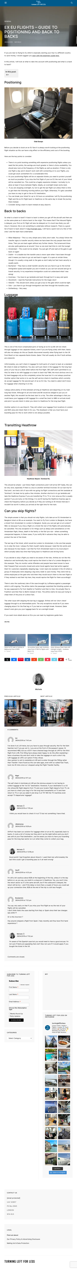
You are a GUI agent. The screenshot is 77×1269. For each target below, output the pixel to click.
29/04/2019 (48, 716)
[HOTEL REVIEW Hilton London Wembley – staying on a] (51, 1042)
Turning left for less (19, 1261)
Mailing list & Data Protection (18, 1243)
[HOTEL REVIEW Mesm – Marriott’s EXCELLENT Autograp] (64, 1107)
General (7, 21)
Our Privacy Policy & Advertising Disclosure (23, 1239)
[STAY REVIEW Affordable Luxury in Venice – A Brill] (51, 1146)
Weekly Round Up (16, 1014)
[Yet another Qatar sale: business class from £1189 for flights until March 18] (38, 640)
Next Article (46, 696)
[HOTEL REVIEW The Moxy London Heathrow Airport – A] (64, 1120)
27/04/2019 (12, 716)
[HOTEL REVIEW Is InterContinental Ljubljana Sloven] (51, 1068)
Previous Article (12, 696)
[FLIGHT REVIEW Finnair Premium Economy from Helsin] (64, 1133)
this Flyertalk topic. (34, 229)
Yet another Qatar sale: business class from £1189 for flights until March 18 (38, 649)
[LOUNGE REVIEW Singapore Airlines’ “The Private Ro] (64, 1081)
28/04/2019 (8, 42)
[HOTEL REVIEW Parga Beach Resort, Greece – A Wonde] (51, 1055)
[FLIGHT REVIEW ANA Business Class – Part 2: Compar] (51, 1120)
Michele (18, 42)
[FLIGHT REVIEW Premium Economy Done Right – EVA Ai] (51, 1081)
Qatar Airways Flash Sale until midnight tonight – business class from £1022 (60, 649)
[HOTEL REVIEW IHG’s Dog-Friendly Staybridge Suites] (64, 1094)
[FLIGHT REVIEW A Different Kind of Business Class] (64, 1159)
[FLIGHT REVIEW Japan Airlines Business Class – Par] (51, 1133)
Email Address (15, 1001)
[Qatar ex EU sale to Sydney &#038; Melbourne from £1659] (15, 640)
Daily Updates (15, 1016)
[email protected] (13, 1198)
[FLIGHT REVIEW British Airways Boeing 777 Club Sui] (64, 1146)
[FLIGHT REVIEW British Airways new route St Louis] (64, 1042)
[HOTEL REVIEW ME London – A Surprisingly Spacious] (51, 1094)
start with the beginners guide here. (45, 56)
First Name (13, 987)
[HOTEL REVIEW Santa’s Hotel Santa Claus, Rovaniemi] (51, 1159)
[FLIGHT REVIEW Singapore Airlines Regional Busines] (51, 1107)
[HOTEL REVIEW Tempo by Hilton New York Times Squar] (64, 1055)
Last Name (13, 994)
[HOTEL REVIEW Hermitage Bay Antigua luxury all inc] (64, 1068)
